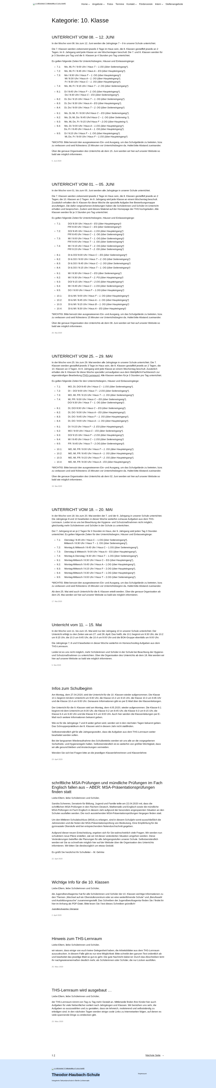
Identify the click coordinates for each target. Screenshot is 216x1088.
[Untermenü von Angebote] (104, 4)
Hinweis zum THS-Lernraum (77, 938)
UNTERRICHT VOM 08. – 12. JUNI (83, 37)
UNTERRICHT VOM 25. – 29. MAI (82, 356)
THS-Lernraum (91, 375)
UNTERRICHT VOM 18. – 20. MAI (82, 509)
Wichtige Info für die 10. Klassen (80, 882)
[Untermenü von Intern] (162, 4)
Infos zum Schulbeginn (72, 688)
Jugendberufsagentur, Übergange (65, 909)
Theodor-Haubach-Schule (76, 1074)
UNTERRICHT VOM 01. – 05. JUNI (83, 184)
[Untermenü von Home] (89, 4)
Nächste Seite (155, 1055)
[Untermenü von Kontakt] (136, 4)
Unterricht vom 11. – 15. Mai (77, 625)
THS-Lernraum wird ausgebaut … (82, 990)
